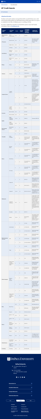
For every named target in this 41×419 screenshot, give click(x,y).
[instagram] (20, 377)
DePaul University (4, 4)
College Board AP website (6, 16)
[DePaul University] (9, 1)
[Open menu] (39, 1)
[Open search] (37, 1)
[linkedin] (16, 377)
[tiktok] (18, 377)
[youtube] (24, 377)
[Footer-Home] (20, 359)
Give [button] (30, 400)
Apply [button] (20, 400)
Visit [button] (10, 400)
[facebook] (22, 377)
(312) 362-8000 (16, 370)
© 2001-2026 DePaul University (20, 415)
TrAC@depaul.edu (15, 26)
